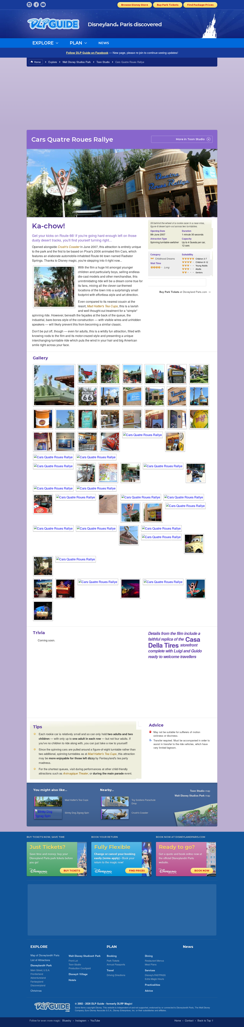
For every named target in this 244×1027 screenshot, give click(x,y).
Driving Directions (116, 975)
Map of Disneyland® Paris (44, 955)
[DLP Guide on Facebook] (36, 4)
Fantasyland (36, 981)
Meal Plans (151, 964)
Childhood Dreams (165, 258)
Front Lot (73, 960)
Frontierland (36, 973)
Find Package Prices (200, 4)
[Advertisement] (122, 98)
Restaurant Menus (154, 960)
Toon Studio (103, 62)
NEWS (103, 43)
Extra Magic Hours (154, 978)
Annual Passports (116, 964)
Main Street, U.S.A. (40, 970)
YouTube (95, 1020)
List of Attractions (40, 960)
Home (37, 62)
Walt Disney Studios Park (77, 62)
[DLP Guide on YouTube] (43, 4)
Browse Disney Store (134, 4)
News (188, 947)
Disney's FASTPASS (155, 975)
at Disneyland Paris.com (185, 292)
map (200, 791)
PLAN (112, 947)
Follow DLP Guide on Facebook (87, 53)
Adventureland (38, 977)
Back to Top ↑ (205, 1020)
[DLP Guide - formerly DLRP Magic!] (58, 24)
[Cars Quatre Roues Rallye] (54, 287)
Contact (189, 1020)
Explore (52, 62)
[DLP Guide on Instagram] (29, 4)
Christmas (36, 990)
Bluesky (66, 1020)
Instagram (80, 1020)
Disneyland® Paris (185, 1007)
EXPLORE (39, 947)
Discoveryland (37, 985)
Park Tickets (113, 960)
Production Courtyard (80, 968)
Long (166, 267)
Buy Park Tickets (167, 4)
